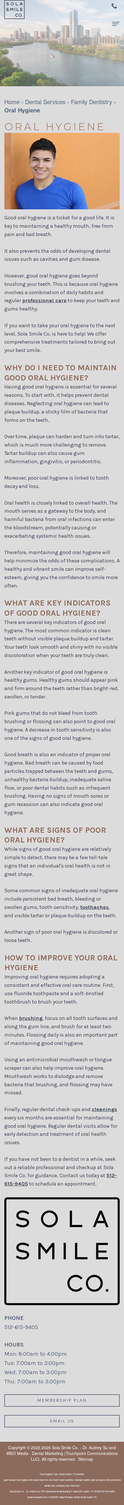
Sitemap (85, 1459)
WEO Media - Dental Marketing (34, 1453)
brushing (30, 1018)
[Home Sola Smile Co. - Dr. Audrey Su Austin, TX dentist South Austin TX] (14, 9)
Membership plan (62, 1400)
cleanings (104, 1109)
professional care (44, 300)
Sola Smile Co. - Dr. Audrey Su (80, 1447)
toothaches (94, 907)
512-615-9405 (21, 1327)
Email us (62, 1421)
